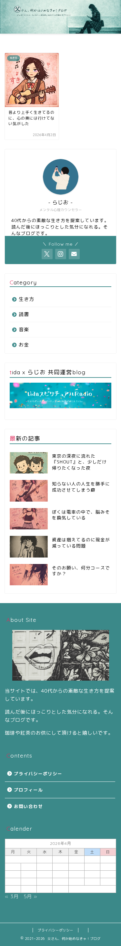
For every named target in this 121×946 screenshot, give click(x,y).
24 (76, 881)
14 (28, 874)
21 (28, 881)
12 (108, 866)
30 (60, 889)
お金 (24, 344)
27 (12, 889)
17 (76, 874)
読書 (24, 314)
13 (12, 874)
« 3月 (12, 896)
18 (92, 874)
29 (44, 889)
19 (108, 874)
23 (60, 881)
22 (44, 881)
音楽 (24, 329)
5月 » (30, 896)
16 (60, 874)
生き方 (26, 299)
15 (44, 874)
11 (92, 866)
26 (108, 881)
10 (76, 866)
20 (12, 881)
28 (28, 889)
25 (92, 881)
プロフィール (28, 790)
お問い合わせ (28, 806)
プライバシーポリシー (38, 774)
